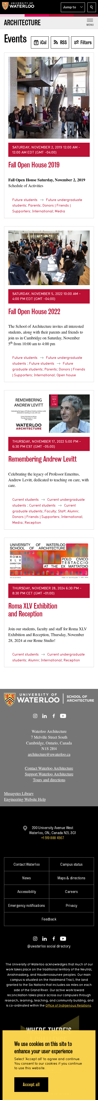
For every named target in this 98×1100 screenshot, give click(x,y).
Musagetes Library (19, 793)
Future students (24, 200)
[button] (73, 7)
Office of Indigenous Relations (68, 1005)
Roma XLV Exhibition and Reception (32, 610)
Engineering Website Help (25, 799)
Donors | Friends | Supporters (35, 517)
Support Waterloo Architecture (49, 774)
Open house (66, 375)
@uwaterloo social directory (49, 946)
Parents (34, 205)
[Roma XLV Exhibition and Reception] (49, 561)
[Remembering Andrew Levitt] (49, 413)
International (42, 211)
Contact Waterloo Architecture (49, 768)
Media (60, 211)
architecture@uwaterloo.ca (49, 754)
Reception (33, 522)
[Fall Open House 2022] (49, 258)
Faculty (50, 511)
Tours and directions (49, 779)
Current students (25, 499)
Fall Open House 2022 (34, 311)
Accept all (31, 1084)
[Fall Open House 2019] (49, 98)
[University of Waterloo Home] (18, 7)
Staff (61, 511)
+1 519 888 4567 (52, 838)
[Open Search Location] (91, 7)
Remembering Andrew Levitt (42, 459)
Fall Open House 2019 (34, 164)
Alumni (72, 511)
